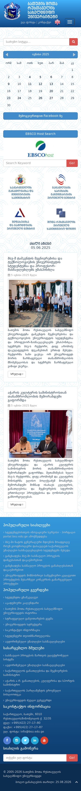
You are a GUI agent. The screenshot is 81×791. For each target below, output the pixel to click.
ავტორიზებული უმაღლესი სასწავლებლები (35, 641)
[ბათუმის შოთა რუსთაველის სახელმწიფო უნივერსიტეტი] (12, 11)
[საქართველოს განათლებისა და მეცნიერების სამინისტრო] (20, 186)
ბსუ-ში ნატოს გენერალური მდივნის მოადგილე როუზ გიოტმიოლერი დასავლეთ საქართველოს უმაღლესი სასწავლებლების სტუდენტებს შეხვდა (36, 546)
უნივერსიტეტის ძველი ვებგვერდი (28, 700)
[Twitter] (25, 740)
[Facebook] (7, 740)
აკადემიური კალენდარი (22, 603)
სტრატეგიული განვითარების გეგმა (29, 618)
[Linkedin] (35, 740)
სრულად (16, 374)
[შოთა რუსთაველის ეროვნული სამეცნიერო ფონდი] (61, 219)
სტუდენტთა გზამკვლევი (21, 597)
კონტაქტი (44, 22)
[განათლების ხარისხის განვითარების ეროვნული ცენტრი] (61, 186)
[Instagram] (17, 740)
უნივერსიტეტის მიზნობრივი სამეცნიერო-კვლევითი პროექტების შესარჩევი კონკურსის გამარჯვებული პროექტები (39, 579)
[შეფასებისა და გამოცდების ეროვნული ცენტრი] (20, 219)
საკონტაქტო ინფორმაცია (22, 630)
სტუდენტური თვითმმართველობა (27, 636)
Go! (72, 163)
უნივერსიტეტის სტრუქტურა (23, 624)
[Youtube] (44, 740)
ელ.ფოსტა (28, 22)
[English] (56, 22)
